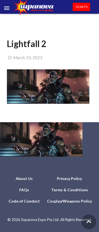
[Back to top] (88, 221)
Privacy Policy (69, 178)
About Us (24, 178)
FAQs (24, 189)
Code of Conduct (24, 201)
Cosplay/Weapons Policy (69, 201)
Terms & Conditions (69, 189)
